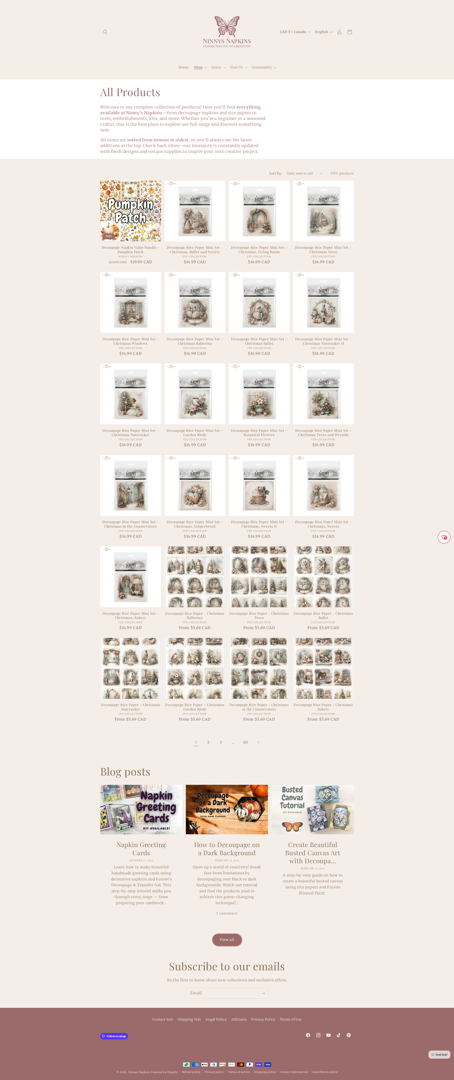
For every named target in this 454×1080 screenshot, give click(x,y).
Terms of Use (290, 1019)
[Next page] (258, 742)
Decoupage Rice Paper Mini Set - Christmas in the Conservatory (131, 524)
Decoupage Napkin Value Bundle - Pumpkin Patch (131, 249)
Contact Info (162, 1019)
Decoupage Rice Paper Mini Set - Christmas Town (323, 249)
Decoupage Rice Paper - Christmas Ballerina (195, 615)
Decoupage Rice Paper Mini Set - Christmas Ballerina (195, 341)
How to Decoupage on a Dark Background (227, 849)
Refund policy (191, 1072)
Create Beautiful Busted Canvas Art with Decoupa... (312, 853)
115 (245, 742)
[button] (105, 32)
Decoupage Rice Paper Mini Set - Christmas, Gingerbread (195, 524)
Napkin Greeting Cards (141, 849)
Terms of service (239, 1072)
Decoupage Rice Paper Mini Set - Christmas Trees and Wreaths (323, 432)
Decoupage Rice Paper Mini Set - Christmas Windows (131, 341)
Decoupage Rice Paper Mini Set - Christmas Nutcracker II (323, 341)
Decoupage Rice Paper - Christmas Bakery (323, 706)
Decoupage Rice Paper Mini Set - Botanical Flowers (259, 432)
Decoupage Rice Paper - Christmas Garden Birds (195, 706)
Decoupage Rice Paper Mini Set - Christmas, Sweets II (259, 524)
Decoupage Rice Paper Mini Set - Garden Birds (195, 432)
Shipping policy (265, 1072)
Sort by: (275, 173)
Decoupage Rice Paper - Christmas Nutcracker (130, 706)
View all (227, 940)
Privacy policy (214, 1072)
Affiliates (239, 1019)
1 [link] (196, 742)
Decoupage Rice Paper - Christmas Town (259, 615)
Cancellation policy (325, 1072)
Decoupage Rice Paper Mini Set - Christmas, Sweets (323, 524)
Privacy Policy (263, 1019)
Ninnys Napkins (139, 1072)
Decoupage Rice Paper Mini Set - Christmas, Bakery (131, 615)
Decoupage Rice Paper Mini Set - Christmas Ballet (259, 341)
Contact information (294, 1072)
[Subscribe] (263, 993)
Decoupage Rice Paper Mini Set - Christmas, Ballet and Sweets (195, 249)
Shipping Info (189, 1019)
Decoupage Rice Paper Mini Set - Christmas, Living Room (259, 249)
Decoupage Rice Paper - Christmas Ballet (323, 615)
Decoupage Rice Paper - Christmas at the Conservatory (259, 706)
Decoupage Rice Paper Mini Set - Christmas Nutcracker (131, 432)
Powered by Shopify (164, 1072)
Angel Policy (216, 1019)
